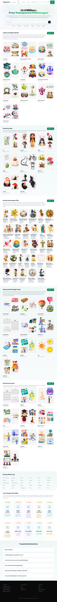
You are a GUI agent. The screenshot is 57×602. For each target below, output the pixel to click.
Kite (11, 222)
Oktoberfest (22, 79)
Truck (30, 487)
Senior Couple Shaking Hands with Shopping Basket (49, 264)
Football (28, 2)
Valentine (5, 251)
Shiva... (30, 222)
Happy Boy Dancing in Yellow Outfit (50, 235)
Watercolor (40, 170)
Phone (48, 482)
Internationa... (12, 265)
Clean (6, 2)
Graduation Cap (6, 482)
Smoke (13, 487)
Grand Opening (14, 482)
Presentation (5, 446)
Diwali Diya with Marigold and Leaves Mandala (49, 219)
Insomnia (4, 355)
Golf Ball (48, 480)
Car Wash (48, 477)
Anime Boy (27, 266)
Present (22, 485)
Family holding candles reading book (49, 250)
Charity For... (49, 265)
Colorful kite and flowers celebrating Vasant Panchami (13, 219)
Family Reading (18, 238)
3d (3, 150)
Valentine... (33, 251)
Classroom (5, 467)
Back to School (19, 2)
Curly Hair (14, 281)
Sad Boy (21, 281)
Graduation (22, 425)
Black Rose (5, 281)
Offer (39, 482)
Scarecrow (19, 25)
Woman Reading (41, 281)
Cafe (39, 477)
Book (30, 477)
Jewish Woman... (41, 280)
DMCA (40, 588)
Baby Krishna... (5, 221)
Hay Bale (43, 25)
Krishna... (5, 265)
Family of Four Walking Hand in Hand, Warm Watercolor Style (8, 235)
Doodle (4, 191)
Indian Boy (24, 252)
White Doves (12, 266)
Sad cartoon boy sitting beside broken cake (22, 279)
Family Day (5, 236)
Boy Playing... (20, 267)
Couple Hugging (41, 238)
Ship (4, 487)
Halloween (14, 2)
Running (30, 485)
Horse (22, 482)
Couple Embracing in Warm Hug (42, 235)
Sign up (52, 2)
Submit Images (23, 589)
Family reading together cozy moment (17, 235)
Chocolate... (33, 252)
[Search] (45, 2)
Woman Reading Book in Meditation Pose (41, 279)
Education (40, 446)
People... (21, 222)
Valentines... (40, 265)
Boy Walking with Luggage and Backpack (26, 235)
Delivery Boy (40, 334)
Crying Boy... (22, 280)
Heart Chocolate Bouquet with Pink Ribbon (33, 250)
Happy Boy (49, 238)
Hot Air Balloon (41, 313)
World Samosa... (42, 252)
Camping (38, 25)
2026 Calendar (6, 334)
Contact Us (41, 591)
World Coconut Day (24, 100)
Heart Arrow (6, 252)
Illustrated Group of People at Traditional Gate (23, 219)
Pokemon (13, 485)
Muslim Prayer (31, 281)
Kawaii (4, 170)
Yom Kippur (49, 251)
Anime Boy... (21, 265)
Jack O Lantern (26, 25)
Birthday (22, 355)
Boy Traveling (25, 238)
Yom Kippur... (42, 236)
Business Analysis (23, 334)
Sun (38, 355)
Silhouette (22, 191)
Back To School (41, 425)
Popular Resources (6, 588)
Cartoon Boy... (50, 236)
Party (4, 425)
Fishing (30, 480)
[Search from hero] (49, 22)
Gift (39, 480)
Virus (48, 487)
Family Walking (6, 238)
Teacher (23, 2)
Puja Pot (40, 222)
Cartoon (22, 150)
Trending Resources (6, 586)
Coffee (4, 480)
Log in (48, 2)
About (40, 586)
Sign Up (22, 588)
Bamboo (13, 477)
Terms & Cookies (42, 589)
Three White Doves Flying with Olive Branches (13, 264)
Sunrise (14, 252)
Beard (22, 477)
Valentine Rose (6, 280)
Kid (30, 482)
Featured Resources (7, 589)
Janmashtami (5, 100)
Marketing (22, 446)
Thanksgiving (23, 487)
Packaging (22, 313)
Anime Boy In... (25, 236)
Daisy (13, 480)
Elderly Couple (49, 266)
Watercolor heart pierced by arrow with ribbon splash (7, 250)
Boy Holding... (33, 236)
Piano (4, 485)
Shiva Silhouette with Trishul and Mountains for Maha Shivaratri (33, 219)
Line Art (21, 170)
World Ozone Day (16, 251)
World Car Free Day (6, 79)
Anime (39, 150)
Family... (16, 236)
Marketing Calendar (6, 591)
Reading (32, 25)
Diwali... (47, 222)
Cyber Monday (6, 313)
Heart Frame (40, 266)
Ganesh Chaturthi (41, 100)
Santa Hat (40, 485)
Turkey (39, 487)
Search (48, 485)
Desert (22, 480)
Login (22, 586)
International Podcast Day (43, 79)
